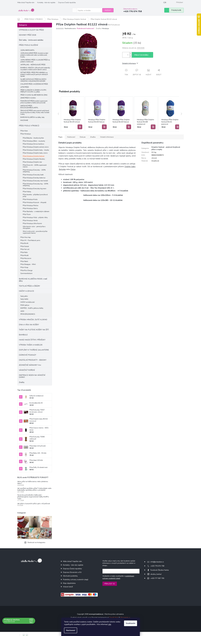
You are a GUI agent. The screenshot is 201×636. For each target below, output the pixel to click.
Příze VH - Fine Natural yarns (30, 240)
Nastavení (70, 630)
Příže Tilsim (27, 214)
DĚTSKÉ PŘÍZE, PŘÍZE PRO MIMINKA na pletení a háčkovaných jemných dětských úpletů (34, 74)
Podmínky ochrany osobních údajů (75, 579)
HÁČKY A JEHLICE (26, 291)
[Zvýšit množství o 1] (130, 53)
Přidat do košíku (141, 55)
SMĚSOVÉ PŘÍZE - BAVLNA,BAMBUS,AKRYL (29, 107)
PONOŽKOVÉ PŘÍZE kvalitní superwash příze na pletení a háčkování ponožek (33, 102)
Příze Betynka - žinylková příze (33, 138)
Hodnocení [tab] (71, 137)
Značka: (102, 28)
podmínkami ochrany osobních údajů (118, 577)
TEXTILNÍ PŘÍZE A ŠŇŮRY (29, 286)
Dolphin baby (129, 166)
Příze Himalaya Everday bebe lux (34, 178)
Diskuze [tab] (83, 137)
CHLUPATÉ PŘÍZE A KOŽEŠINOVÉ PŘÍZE (34, 84)
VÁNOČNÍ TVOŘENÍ (27, 370)
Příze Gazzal (24, 246)
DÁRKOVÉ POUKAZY (27, 355)
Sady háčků (24, 299)
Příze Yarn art (24, 249)
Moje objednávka (69, 583)
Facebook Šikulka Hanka (159, 570)
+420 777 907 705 (157, 578)
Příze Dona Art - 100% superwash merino (35, 166)
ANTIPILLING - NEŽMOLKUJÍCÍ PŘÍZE (32, 65)
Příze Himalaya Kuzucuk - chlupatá (34, 202)
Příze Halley (27, 192)
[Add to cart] (80, 126)
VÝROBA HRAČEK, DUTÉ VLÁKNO (33, 319)
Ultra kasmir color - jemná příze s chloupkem (34, 228)
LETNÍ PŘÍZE (24, 87)
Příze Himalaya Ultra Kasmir (32, 223)
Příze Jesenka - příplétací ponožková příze (35, 196)
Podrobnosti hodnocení (85, 28)
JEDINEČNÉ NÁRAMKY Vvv (30, 365)
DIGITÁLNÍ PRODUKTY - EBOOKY (32, 360)
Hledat (108, 10)
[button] (58, 114)
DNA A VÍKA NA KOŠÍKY (29, 324)
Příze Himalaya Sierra (30, 208)
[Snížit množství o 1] (130, 56)
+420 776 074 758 (157, 566)
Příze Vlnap (24, 267)
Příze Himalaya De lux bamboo (33, 144)
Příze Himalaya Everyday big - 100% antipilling (35, 185)
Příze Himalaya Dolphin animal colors (36, 147)
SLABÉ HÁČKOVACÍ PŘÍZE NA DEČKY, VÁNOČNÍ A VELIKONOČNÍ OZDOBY (33, 80)
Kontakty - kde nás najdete (46, 3)
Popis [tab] (60, 137)
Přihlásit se (109, 584)
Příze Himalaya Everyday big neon (34, 189)
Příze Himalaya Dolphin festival (33, 156)
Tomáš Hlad (113, 617)
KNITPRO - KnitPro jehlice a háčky (31, 308)
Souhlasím (130, 623)
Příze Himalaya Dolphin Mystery (34, 159)
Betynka (62, 169)
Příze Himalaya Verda (30, 221)
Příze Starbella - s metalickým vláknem (36, 211)
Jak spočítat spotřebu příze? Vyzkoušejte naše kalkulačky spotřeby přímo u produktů (34, 489)
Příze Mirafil (24, 255)
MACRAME (24, 120)
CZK (165, 3)
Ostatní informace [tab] (107, 137)
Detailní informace (129, 63)
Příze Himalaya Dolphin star (32, 162)
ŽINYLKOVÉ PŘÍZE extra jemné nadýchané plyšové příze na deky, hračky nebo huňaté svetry (34, 112)
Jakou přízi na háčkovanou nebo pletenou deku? (32, 482)
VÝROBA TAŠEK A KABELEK (30, 345)
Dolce (73, 169)
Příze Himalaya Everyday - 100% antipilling (34, 171)
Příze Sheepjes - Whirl (28, 264)
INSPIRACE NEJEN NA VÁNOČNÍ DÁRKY (32, 376)
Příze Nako (24, 252)
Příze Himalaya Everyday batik (33, 175)
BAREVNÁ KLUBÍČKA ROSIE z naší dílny (33, 280)
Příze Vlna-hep (25, 237)
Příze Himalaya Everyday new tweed (35, 181)
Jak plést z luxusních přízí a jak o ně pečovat (33, 503)
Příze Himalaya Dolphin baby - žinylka (36, 150)
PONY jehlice (24, 305)
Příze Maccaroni (25, 258)
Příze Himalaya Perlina (30, 205)
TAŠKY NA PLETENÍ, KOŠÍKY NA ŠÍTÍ (34, 330)
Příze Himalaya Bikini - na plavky (34, 141)
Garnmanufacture (26, 273)
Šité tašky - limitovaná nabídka (31, 40)
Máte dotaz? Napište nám (25, 3)
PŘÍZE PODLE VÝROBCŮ (29, 125)
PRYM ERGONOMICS (27, 314)
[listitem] (72, 114)
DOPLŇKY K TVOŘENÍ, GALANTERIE (34, 350)
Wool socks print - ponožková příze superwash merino (35, 232)
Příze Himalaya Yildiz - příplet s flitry (35, 217)
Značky (21, 382)
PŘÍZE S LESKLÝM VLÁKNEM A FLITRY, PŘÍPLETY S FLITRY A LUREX (33, 91)
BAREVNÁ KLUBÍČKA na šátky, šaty (32, 117)
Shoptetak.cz (125, 617)
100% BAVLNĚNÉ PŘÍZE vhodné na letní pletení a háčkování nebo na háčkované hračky (34, 55)
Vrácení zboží (68, 587)
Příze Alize (24, 131)
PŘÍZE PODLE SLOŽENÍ (28, 45)
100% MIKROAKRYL (27, 50)
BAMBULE (23, 335)
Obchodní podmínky (70, 576)
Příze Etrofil (24, 243)
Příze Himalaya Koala (30, 199)
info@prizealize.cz (157, 562)
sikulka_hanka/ (155, 574)
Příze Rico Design (26, 270)
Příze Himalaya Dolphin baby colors (35, 153)
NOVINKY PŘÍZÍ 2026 (27, 35)
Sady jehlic (24, 296)
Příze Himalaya (25, 134)
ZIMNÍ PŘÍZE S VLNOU (28, 98)
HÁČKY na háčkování (27, 302)
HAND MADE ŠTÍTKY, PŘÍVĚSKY (32, 340)
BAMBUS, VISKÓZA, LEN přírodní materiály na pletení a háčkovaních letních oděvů (35, 69)
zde (109, 624)
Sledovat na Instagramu (36, 542)
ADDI (22, 311)
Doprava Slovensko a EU (72, 572)
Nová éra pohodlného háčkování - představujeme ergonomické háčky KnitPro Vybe (33, 497)
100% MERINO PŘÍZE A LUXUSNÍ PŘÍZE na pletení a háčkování (35, 61)
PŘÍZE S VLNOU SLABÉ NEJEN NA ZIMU (33, 95)
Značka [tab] (93, 137)
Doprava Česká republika (67, 3)
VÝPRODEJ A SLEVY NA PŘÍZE (31, 30)
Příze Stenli (24, 261)
